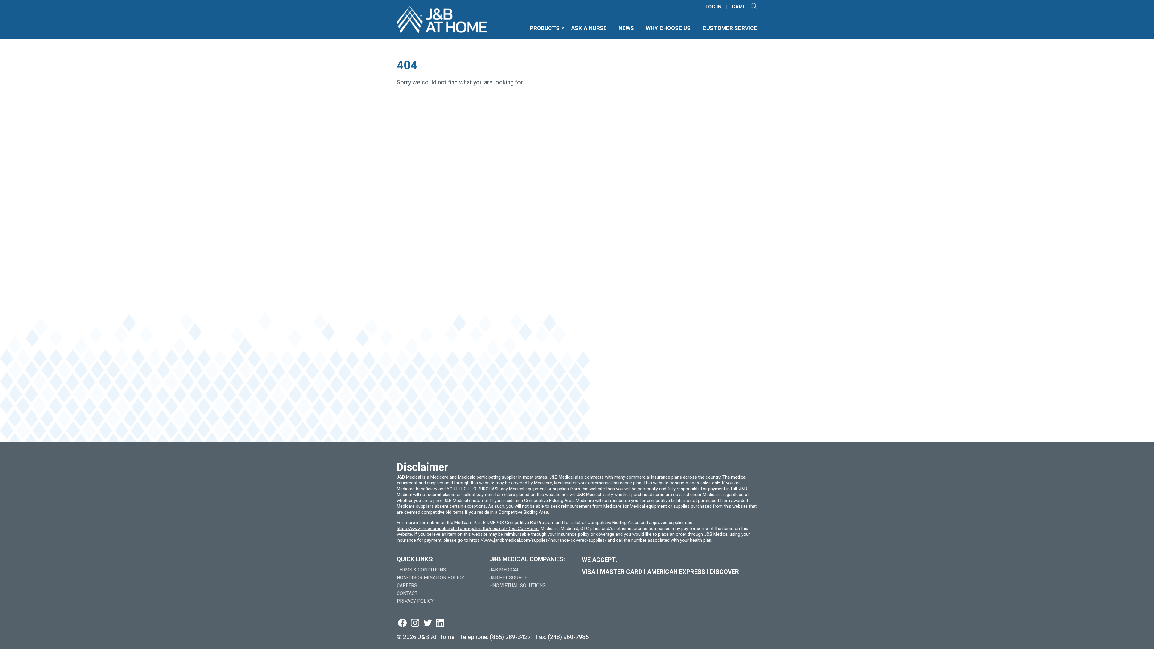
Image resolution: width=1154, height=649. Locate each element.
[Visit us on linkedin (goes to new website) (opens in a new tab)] (440, 623)
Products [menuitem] (545, 28)
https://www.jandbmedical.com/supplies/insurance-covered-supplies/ (537, 540)
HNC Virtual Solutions (517, 585)
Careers (407, 585)
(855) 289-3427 (510, 637)
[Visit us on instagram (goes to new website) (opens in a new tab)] (415, 623)
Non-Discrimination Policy (430, 577)
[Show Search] (753, 7)
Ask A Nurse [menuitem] (589, 28)
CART (738, 6)
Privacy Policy (415, 601)
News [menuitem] (626, 28)
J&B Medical (504, 570)
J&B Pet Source (508, 577)
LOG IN (713, 6)
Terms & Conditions (421, 570)
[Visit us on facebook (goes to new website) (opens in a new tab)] (402, 623)
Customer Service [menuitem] (729, 28)
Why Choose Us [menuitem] (668, 28)
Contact (407, 593)
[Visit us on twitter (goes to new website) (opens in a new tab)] (427, 623)
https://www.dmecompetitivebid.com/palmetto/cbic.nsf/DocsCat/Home (468, 528)
